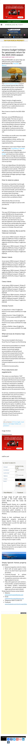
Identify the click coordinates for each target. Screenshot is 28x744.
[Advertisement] (14, 674)
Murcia (4, 65)
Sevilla (4, 154)
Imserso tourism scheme (11, 83)
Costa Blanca (15, 148)
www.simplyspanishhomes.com (14, 595)
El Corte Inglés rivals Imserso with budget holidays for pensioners (13, 423)
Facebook (20, 492)
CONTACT (9, 21)
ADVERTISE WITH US (16, 21)
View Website (8, 492)
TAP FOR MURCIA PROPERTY (14, 40)
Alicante (16, 63)
